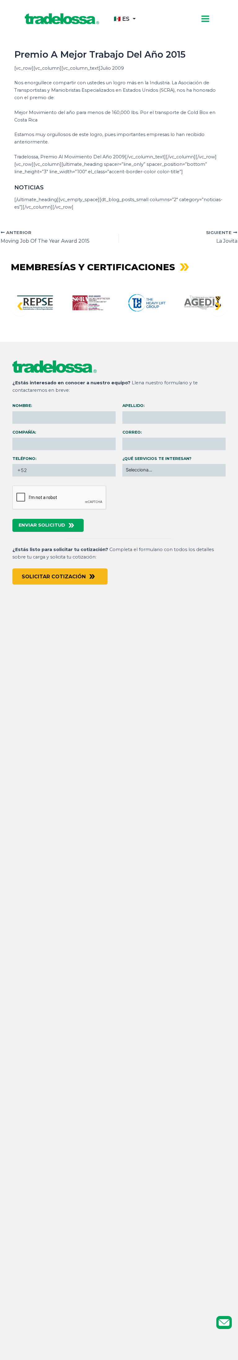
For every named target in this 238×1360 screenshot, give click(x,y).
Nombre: (22, 405)
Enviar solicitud (42, 525)
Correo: (132, 432)
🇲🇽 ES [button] (122, 18)
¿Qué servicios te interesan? (157, 458)
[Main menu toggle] (205, 19)
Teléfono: (24, 458)
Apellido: (133, 405)
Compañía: (24, 432)
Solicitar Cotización (54, 576)
